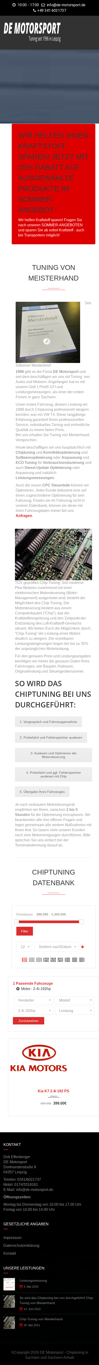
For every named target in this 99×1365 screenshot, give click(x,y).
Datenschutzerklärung (21, 1245)
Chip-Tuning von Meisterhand (41, 1319)
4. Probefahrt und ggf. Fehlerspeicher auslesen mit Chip (53, 774)
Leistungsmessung (33, 1280)
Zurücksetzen (28, 1021)
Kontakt (9, 1253)
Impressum (12, 1238)
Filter (24, 931)
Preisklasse (24, 914)
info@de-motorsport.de (66, 5)
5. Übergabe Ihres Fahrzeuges (42, 792)
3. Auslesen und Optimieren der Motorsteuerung (54, 755)
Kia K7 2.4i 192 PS (53, 1091)
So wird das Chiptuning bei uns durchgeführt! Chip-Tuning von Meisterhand (57, 1300)
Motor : (35, 989)
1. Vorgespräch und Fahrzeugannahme (48, 722)
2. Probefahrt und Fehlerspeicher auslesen (51, 737)
